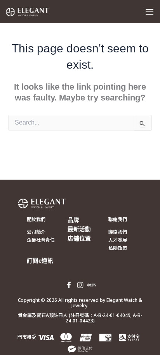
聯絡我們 (117, 219)
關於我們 (36, 219)
